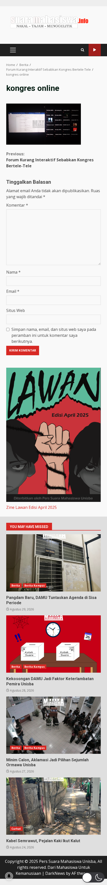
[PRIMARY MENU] (12, 50)
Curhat (16, 828)
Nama (13, 272)
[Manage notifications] (9, 876)
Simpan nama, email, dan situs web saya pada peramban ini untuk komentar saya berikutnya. (53, 335)
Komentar (17, 205)
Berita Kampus (34, 585)
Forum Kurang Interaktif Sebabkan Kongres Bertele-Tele (50, 160)
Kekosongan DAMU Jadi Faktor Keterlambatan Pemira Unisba (53, 644)
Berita (15, 585)
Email (12, 291)
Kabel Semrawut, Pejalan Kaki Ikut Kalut (53, 806)
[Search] (82, 50)
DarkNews (55, 873)
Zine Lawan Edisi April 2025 (31, 507)
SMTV (95, 50)
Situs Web (15, 310)
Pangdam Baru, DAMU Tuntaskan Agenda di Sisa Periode (53, 562)
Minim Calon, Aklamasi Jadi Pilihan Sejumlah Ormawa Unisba (53, 725)
